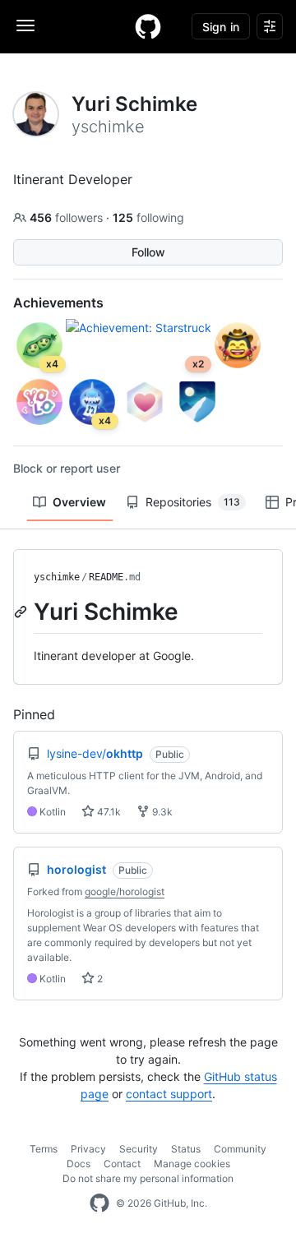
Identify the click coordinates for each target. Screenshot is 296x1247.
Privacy (88, 1149)
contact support (169, 1094)
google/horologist (124, 891)
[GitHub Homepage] (99, 1203)
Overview (79, 502)
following (148, 217)
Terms (44, 1149)
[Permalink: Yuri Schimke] (22, 611)
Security (138, 1149)
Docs (78, 1163)
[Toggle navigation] (25, 25)
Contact (122, 1163)
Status (186, 1149)
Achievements (58, 302)
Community (240, 1149)
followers (68, 217)
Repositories (193, 502)
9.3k (161, 812)
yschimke (57, 577)
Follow (148, 252)
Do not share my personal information (148, 1178)
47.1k (108, 812)
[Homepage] (148, 26)
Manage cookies (192, 1163)
